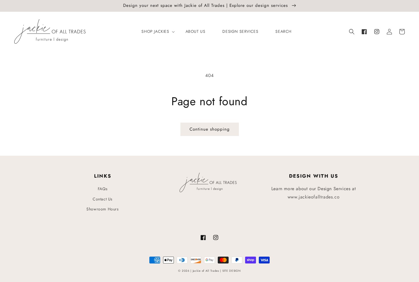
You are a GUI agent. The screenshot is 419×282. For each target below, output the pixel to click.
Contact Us (103, 199)
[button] (351, 31)
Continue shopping (210, 129)
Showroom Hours (102, 209)
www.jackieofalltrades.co (313, 197)
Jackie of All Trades (206, 271)
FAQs (102, 189)
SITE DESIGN (231, 271)
